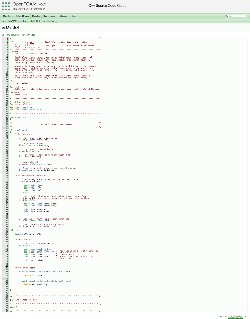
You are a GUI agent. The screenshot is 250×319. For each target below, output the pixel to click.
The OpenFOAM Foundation (29, 8)
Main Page (8, 16)
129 (5, 279)
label (22, 181)
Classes (64, 17)
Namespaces (50, 17)
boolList (24, 157)
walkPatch (22, 130)
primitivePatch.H (31, 110)
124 (5, 270)
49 (5, 128)
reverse (41, 253)
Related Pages (22, 16)
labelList (31, 145)
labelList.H (28, 108)
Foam (24, 117)
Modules (36, 16)
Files (75, 17)
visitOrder (55, 271)
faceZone (48, 251)
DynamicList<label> (29, 164)
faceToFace (31, 200)
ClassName (20, 234)
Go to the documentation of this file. (18, 35)
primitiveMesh (35, 21)
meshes (23, 21)
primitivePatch (49, 21)
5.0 (43, 4)
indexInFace (55, 281)
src (3, 21)
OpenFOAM (25, 4)
